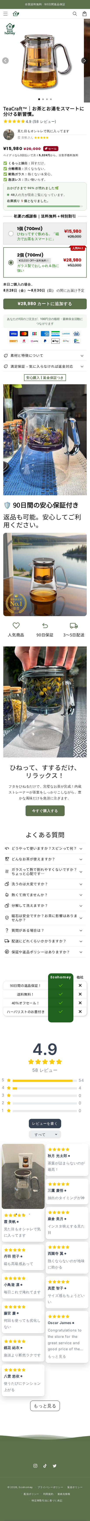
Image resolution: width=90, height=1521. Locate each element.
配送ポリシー (31, 1494)
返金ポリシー (75, 1487)
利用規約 (48, 1494)
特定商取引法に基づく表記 (47, 1500)
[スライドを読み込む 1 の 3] (47, 99)
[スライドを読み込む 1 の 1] (39, 99)
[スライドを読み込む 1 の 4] (51, 99)
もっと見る (57, 1356)
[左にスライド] (5, 60)
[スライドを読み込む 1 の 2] (43, 99)
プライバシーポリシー (50, 1487)
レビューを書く (45, 1123)
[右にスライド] (84, 60)
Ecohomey (26, 1487)
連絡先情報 (63, 1494)
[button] (5, 14)
